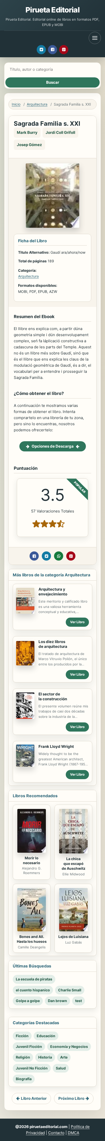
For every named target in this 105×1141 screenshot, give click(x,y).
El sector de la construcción (52, 696)
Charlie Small (69, 990)
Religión (23, 1057)
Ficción (22, 1036)
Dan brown (57, 1001)
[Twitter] (41, 49)
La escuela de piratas (34, 979)
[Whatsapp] (58, 556)
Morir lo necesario (31, 860)
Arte (64, 1057)
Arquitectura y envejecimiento (52, 591)
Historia (45, 1057)
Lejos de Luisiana (73, 936)
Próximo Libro (71, 1098)
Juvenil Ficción (29, 1046)
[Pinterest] (63, 49)
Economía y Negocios (69, 1046)
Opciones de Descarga (53, 446)
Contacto (56, 1132)
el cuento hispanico (33, 990)
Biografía (24, 1079)
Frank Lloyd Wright (56, 746)
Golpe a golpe (28, 1001)
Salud (61, 1068)
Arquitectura (37, 104)
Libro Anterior (34, 1098)
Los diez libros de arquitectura (52, 644)
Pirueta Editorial (52, 9)
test (78, 1001)
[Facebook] (52, 49)
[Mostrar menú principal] (95, 38)
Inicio (16, 104)
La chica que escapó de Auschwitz (73, 864)
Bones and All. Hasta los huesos (32, 939)
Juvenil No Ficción (32, 1068)
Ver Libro (77, 622)
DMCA (73, 1132)
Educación (46, 1036)
